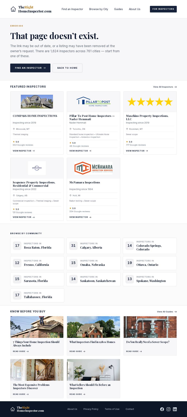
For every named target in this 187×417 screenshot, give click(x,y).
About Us (134, 9)
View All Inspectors (163, 87)
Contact (130, 409)
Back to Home (67, 68)
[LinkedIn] (175, 409)
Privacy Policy (90, 409)
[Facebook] (162, 409)
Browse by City (98, 9)
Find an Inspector (72, 9)
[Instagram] (168, 409)
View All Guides (165, 311)
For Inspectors (163, 9)
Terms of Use (112, 409)
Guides (118, 9)
